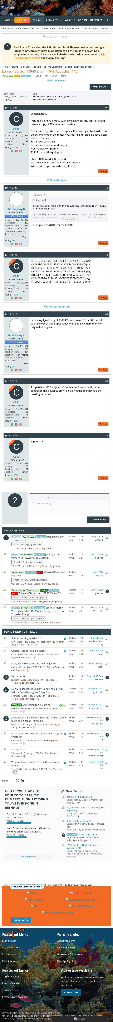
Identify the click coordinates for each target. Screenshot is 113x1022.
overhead (15, 695)
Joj (102, 739)
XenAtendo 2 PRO (36, 1018)
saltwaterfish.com (19, 654)
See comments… (29, 856)
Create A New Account (14, 997)
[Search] (108, 20)
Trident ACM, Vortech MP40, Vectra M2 (40, 593)
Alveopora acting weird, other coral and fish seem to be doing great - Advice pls (38, 719)
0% (14, 240)
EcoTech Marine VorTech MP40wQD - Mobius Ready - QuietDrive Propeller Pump (38, 611)
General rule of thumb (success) (28, 650)
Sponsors (7, 954)
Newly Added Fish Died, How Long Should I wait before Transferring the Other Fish (37, 690)
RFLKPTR (15, 566)
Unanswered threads (69, 28)
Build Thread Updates (27, 28)
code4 (14, 667)
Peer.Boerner (97, 723)
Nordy (100, 654)
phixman (99, 593)
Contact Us (71, 992)
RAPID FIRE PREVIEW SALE (79, 797)
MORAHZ (98, 540)
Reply (104, 171)
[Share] (102, 108)
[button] (12, 20)
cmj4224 (15, 724)
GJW (13, 641)
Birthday (22, 20)
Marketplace (48, 28)
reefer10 (15, 679)
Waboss (15, 583)
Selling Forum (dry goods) (40, 548)
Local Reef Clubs (11, 947)
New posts (7, 28)
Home (7, 20)
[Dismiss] (108, 36)
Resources (52, 20)
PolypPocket (17, 769)
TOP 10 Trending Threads (20, 631)
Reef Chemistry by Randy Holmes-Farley (86, 829)
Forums (37, 20)
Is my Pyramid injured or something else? (34, 663)
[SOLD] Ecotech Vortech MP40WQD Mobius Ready (36, 556)
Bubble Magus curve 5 (82, 834)
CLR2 (38, 75)
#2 (106, 187)
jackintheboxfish (95, 755)
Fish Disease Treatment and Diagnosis (34, 681)
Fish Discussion (55, 769)
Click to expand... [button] (69, 219)
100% (15, 147)
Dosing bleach (19, 749)
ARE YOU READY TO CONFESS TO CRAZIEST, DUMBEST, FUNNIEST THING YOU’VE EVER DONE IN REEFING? (26, 799)
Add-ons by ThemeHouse (15, 1018)
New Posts (74, 791)
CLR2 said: (38, 194)
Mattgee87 (16, 622)
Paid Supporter (10, 961)
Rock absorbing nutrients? (26, 638)
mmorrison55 (17, 740)
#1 (106, 107)
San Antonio (22, 228)
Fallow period (18, 676)
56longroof (16, 753)
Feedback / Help (66, 947)
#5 (106, 381)
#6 (106, 435)
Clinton (24, 144)
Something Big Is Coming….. (38, 704)
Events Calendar (11, 983)
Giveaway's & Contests (69, 954)
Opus (100, 768)
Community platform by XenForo (30, 1012)
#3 (106, 255)
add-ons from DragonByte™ (42, 1015)
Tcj (12, 548)
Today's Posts (91, 28)
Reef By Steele (73, 802)
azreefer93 (16, 601)
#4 (106, 314)
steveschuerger (96, 708)
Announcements (66, 940)
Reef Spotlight (65, 961)
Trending (106, 28)
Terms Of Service (11, 976)
